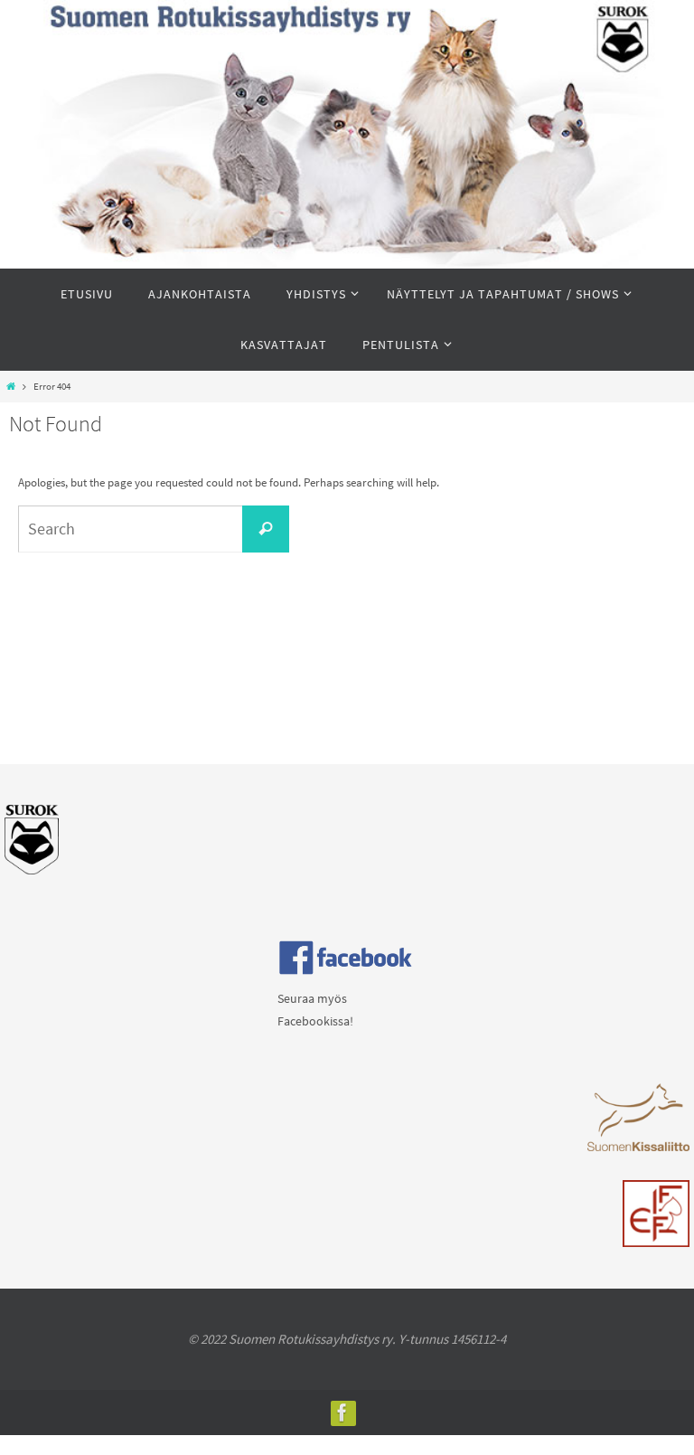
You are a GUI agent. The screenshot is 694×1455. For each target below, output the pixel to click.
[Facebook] (342, 1412)
